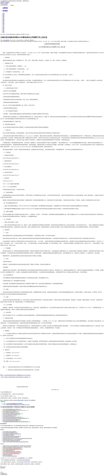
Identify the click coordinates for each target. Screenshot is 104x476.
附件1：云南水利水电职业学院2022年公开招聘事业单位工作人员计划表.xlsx (16, 375)
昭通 (3, 19)
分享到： (2, 400)
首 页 (4, 13)
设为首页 (2, 3)
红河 (3, 25)
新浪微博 (16, 400)
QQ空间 (9, 400)
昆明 (3, 15)
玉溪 (3, 17)
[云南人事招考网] (3, 4)
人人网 (23, 400)
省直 (3, 14)
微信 (5, 400)
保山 (3, 18)
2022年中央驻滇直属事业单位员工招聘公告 (14, 403)
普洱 (3, 22)
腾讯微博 (20, 400)
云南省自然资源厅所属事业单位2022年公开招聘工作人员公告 (17, 404)
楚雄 (3, 23)
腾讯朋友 (27, 400)
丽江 (3, 32)
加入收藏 (6, 3)
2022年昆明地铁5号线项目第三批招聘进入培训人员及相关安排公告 (15, 421)
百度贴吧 (31, 400)
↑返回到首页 (2, 401)
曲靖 (3, 16)
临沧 (3, 21)
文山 (3, 26)
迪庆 (3, 31)
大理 (3, 24)
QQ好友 (12, 400)
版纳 (3, 27)
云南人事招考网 (6, 40)
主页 (1, 34)
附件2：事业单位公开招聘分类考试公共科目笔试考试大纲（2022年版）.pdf (15, 377)
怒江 (3, 30)
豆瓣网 (34, 400)
